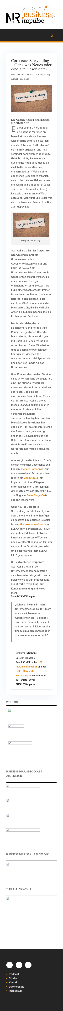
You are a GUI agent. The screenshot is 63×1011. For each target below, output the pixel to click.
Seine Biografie (36, 495)
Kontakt (14, 982)
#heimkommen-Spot (31, 524)
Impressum (15, 990)
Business (24, 79)
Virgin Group (31, 477)
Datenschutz (17, 986)
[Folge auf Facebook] (9, 965)
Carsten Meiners (24, 74)
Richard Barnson (31, 469)
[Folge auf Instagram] (19, 965)
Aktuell (15, 79)
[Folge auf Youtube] (28, 965)
